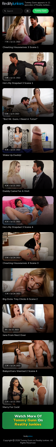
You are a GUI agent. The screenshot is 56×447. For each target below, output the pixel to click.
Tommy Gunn (41, 10)
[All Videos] (27, 11)
